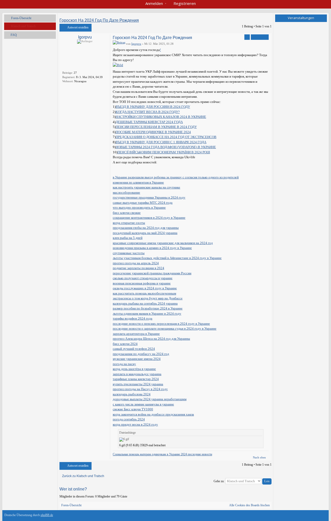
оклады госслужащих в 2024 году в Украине (145, 288)
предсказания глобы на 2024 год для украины (146, 228)
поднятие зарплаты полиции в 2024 (138, 268)
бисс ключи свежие (127, 213)
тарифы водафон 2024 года (132, 318)
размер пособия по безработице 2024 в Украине (148, 308)
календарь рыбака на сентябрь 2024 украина (145, 303)
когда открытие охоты (129, 223)
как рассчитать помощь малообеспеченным (144, 293)
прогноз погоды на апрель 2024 (136, 263)
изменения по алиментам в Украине (138, 182)
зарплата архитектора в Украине (136, 334)
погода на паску (124, 364)
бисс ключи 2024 (125, 344)
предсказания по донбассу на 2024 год (141, 354)
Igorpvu (85, 37)
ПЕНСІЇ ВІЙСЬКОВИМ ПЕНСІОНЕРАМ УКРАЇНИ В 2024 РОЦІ (163, 152)
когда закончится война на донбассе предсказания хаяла (153, 414)
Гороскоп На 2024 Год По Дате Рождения (99, 20)
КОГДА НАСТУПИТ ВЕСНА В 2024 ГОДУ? (148, 112)
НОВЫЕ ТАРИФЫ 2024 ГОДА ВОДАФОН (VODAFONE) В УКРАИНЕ (166, 147)
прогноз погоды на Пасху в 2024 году (140, 389)
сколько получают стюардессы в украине (142, 278)
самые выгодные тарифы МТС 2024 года (142, 203)
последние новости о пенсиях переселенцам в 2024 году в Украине (161, 324)
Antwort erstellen (77, 27)
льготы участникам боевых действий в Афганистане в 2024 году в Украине (167, 258)
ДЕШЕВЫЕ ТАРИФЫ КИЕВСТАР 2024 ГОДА (149, 122)
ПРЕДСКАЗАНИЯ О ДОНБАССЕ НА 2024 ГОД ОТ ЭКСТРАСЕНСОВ (166, 137)
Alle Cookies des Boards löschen (249, 505)
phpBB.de (47, 515)
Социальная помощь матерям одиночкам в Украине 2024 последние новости (162, 454)
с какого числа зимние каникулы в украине (143, 404)
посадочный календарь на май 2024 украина (145, 233)
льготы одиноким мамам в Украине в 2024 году (147, 313)
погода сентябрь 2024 (129, 419)
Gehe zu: (219, 481)
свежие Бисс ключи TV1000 (133, 409)
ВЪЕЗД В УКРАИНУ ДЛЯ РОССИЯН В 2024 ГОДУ (153, 107)
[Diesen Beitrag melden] (247, 37)
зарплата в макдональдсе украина (137, 374)
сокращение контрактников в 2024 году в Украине (149, 218)
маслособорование (126, 192)
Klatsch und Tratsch (23, 26)
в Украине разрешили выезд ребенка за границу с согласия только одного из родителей (176, 177)
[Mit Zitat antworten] (260, 37)
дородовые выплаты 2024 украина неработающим (149, 399)
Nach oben (259, 457)
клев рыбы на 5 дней (127, 238)
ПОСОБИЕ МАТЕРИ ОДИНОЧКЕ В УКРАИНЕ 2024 (153, 132)
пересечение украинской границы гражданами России (152, 273)
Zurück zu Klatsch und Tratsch (83, 476)
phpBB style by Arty (303, 516)
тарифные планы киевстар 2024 (136, 379)
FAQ (14, 35)
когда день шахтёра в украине (134, 369)
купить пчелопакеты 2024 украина (138, 384)
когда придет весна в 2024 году (135, 424)
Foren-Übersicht (21, 18)
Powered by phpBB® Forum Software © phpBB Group (319, 516)
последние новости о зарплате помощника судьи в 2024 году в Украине (164, 328)
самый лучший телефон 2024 (134, 349)
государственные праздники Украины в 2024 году (149, 197)
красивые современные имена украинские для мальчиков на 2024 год (163, 243)
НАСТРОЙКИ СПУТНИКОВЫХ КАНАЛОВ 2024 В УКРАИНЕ (161, 117)
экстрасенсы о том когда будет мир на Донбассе (148, 298)
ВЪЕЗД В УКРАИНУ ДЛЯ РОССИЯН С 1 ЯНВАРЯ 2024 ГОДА (161, 142)
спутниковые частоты (129, 253)
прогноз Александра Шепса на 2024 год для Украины (151, 339)
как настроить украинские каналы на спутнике (146, 187)
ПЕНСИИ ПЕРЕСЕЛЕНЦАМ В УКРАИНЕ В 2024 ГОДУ (156, 127)
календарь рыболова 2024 (132, 394)
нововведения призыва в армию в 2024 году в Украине (152, 248)
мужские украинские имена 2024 (137, 359)
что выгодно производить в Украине (139, 207)
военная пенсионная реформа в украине (142, 283)
